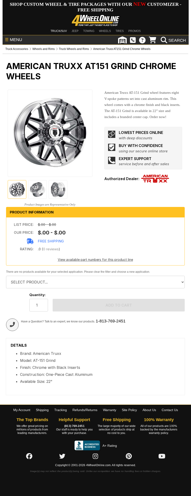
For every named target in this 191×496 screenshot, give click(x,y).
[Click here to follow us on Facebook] (29, 456)
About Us (149, 410)
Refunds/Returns (84, 410)
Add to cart (119, 305)
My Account (21, 410)
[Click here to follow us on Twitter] (62, 456)
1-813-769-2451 (111, 321)
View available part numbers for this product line (95, 260)
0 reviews (51, 249)
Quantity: (37, 295)
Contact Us (170, 410)
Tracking (60, 410)
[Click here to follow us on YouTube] (162, 456)
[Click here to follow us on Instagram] (95, 456)
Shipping (42, 410)
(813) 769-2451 (74, 426)
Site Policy (129, 410)
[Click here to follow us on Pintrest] (128, 456)
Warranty (109, 410)
